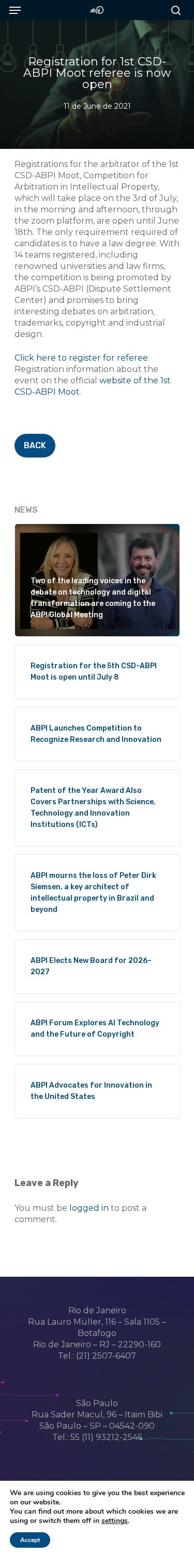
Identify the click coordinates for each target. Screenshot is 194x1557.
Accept (30, 1540)
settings (114, 1521)
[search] (173, 10)
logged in (89, 1208)
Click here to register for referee (81, 358)
